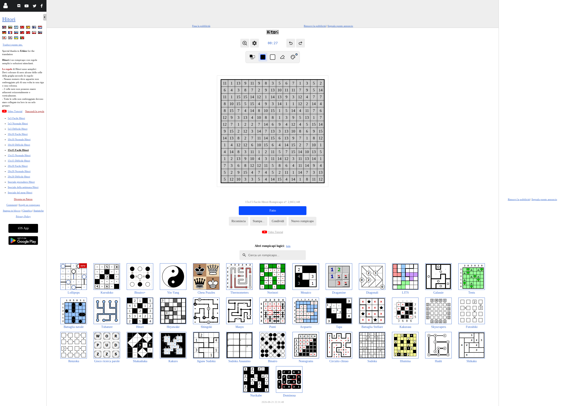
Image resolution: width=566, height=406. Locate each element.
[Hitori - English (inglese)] (4, 28)
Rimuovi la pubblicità (315, 26)
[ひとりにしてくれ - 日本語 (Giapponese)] (4, 39)
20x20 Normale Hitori (19, 171)
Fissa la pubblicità (201, 26)
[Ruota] (252, 57)
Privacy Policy (23, 216)
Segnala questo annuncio (340, 26)
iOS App (23, 228)
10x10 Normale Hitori (19, 139)
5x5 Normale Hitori (18, 123)
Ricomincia (238, 221)
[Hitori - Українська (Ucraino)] (16, 39)
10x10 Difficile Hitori (19, 144)
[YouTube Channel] (27, 6)
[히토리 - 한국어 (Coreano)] (10, 39)
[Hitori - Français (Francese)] (10, 33)
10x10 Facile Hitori (18, 134)
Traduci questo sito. (13, 44)
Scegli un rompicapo (29, 205)
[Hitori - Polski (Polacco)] (34, 33)
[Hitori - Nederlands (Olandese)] (40, 28)
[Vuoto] (282, 57)
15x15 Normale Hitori (19, 155)
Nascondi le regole (34, 111)
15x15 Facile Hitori (18, 150)
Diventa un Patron (23, 199)
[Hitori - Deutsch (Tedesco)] (4, 33)
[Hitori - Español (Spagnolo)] (28, 28)
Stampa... (259, 221)
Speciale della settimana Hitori (23, 187)
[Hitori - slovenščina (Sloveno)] (40, 33)
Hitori (8, 19)
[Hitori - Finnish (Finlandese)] (34, 28)
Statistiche (39, 210)
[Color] (293, 57)
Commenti (11, 205)
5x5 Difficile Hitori (17, 128)
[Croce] (272, 57)
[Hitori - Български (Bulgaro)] (10, 28)
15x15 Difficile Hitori (19, 160)
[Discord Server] (19, 6)
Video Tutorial (15, 111)
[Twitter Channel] (35, 6)
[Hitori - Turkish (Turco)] (22, 28)
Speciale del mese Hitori (20, 192)
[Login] (5, 6)
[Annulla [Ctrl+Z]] (290, 43)
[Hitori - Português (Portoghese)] (22, 39)
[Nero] (262, 57)
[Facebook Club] (42, 6)
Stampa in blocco (12, 210)
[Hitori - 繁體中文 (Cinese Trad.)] (22, 33)
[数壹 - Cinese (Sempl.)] (28, 33)
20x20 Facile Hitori (18, 166)
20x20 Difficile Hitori (19, 176)
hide (288, 246)
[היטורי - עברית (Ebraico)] (16, 28)
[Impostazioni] (254, 43)
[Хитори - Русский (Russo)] (16, 33)
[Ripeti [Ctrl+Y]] (300, 43)
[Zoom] (244, 43)
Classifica (27, 210)
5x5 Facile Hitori (16, 118)
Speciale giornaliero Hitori (21, 182)
